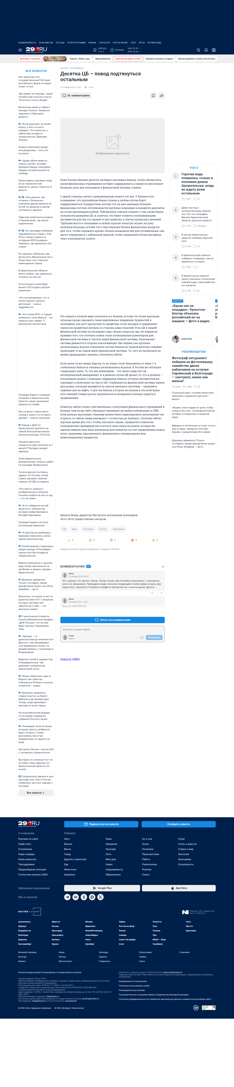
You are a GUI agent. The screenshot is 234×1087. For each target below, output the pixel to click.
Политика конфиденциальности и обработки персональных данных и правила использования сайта (165, 999)
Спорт (181, 838)
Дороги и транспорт (75, 859)
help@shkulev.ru (39, 1001)
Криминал (111, 844)
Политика (147, 849)
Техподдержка (26, 864)
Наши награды (26, 854)
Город (67, 854)
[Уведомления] (206, 50)
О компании (25, 849)
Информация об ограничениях (133, 981)
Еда (66, 864)
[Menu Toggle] (20, 50)
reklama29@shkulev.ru (172, 972)
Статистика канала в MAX (33, 874)
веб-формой (71, 1001)
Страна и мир (185, 849)
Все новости (36, 71)
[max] (92, 897)
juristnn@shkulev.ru (90, 999)
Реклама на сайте (28, 838)
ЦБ (64, 529)
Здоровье (69, 874)
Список (102, 529)
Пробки (117, 50)
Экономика (118, 529)
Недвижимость (27, 43)
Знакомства (46, 43)
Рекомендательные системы (132, 990)
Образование (113, 874)
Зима (109, 838)
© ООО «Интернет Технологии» (69, 1008)
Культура (111, 849)
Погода (60, 43)
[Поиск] (198, 50)
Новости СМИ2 (70, 659)
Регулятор (88, 529)
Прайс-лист (24, 844)
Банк (74, 529)
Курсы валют (120, 43)
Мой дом (111, 859)
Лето (108, 854)
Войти (71, 639)
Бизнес (68, 844)
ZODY (133, 43)
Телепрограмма (76, 43)
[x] (100, 897)
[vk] (75, 897)
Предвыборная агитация (32, 869)
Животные (70, 869)
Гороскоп (104, 43)
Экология (183, 854)
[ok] (84, 897)
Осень (145, 844)
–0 (161, 593)
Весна (67, 849)
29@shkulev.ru (52, 996)
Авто (67, 838)
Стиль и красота (187, 844)
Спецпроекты (186, 864)
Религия (146, 869)
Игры (142, 43)
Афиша (92, 43)
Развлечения (149, 864)
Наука (109, 864)
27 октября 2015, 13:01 (70, 87)
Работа (146, 859)
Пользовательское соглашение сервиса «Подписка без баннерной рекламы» (154, 995)
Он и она (147, 838)
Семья (145, 874)
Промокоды (154, 43)
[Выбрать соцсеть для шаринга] (161, 95)
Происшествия (150, 854)
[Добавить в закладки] (153, 95)
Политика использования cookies (134, 986)
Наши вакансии (27, 859)
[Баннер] (55, 59)
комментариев (78, 95)
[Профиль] (214, 50)
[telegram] (67, 897)
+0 (152, 593)
